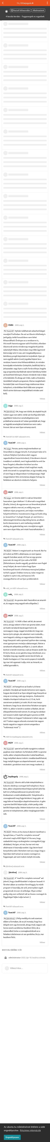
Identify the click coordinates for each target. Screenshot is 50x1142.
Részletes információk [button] (30, 1130)
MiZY (9, 550)
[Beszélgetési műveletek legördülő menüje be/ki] (47, 3)
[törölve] (11, 411)
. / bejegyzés (24, 3)
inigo (9, 448)
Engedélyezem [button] (12, 1137)
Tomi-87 (10, 331)
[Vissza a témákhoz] (2, 3)
